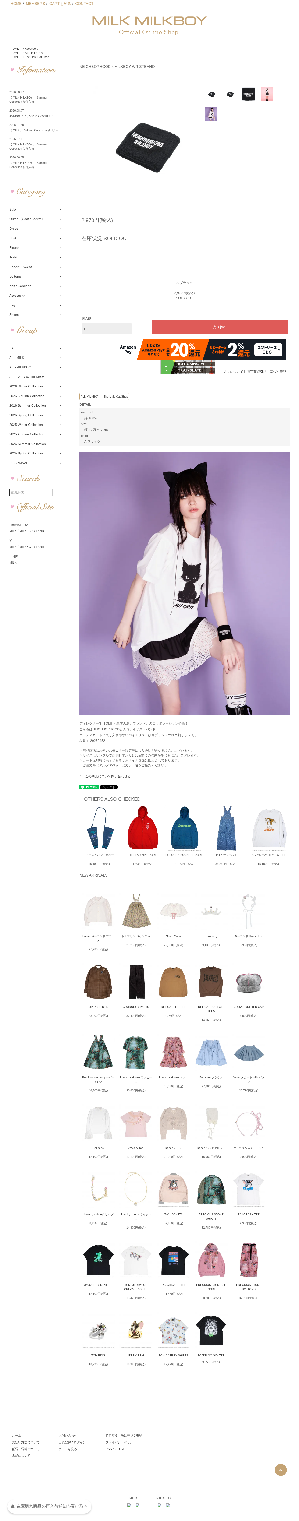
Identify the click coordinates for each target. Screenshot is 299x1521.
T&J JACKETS (173, 1214)
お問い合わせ (68, 1435)
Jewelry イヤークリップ (98, 1214)
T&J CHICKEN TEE (173, 1285)
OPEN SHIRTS (98, 1007)
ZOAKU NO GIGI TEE (211, 1355)
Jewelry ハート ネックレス (136, 1216)
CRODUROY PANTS (136, 1007)
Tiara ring (211, 936)
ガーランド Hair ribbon (248, 936)
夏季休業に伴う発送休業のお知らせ (31, 116)
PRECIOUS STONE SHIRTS (211, 1216)
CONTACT (84, 4)
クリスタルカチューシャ (248, 1148)
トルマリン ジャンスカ (135, 936)
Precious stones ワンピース (136, 1079)
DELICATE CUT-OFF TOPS (211, 1009)
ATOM (119, 1449)
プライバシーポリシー (121, 1442)
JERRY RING (135, 1355)
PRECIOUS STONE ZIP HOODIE (211, 1287)
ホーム (16, 1435)
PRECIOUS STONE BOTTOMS (248, 1287)
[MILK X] (138, 1505)
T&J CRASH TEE (249, 1214)
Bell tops (98, 1148)
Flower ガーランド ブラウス (98, 938)
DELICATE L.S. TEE (173, 1007)
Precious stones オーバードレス (98, 1079)
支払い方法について (25, 1442)
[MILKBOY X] (168, 1505)
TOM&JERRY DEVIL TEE (98, 1285)
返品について (233, 371)
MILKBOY (26, 531)
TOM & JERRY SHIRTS (173, 1355)
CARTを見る (60, 4)
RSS (109, 1449)
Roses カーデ (173, 1148)
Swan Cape (173, 936)
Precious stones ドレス (173, 1077)
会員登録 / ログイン (72, 1442)
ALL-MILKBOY (34, 53)
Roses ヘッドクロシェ (211, 1148)
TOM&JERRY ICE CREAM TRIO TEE (136, 1287)
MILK (13, 531)
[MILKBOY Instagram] (160, 1505)
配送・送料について (25, 1449)
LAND (40, 531)
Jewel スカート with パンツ (248, 1079)
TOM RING (98, 1355)
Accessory (31, 48)
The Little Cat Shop (37, 57)
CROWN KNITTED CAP (249, 1007)
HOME (16, 4)
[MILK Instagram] (129, 1505)
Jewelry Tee (135, 1148)
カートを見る (68, 1449)
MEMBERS (35, 4)
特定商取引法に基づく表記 (266, 371)
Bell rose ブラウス (211, 1077)
